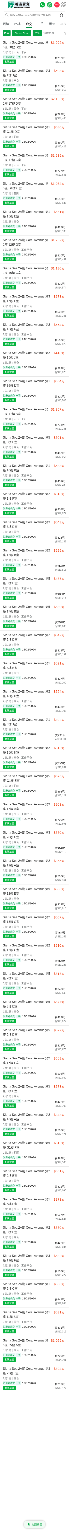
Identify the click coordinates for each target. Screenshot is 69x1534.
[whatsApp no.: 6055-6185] (49, 4)
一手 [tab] (40, 24)
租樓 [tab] (17, 24)
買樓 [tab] (6, 24)
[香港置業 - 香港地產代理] (19, 5)
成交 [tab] (29, 24)
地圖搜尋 (36, 1524)
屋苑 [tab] (52, 24)
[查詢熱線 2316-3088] (42, 4)
